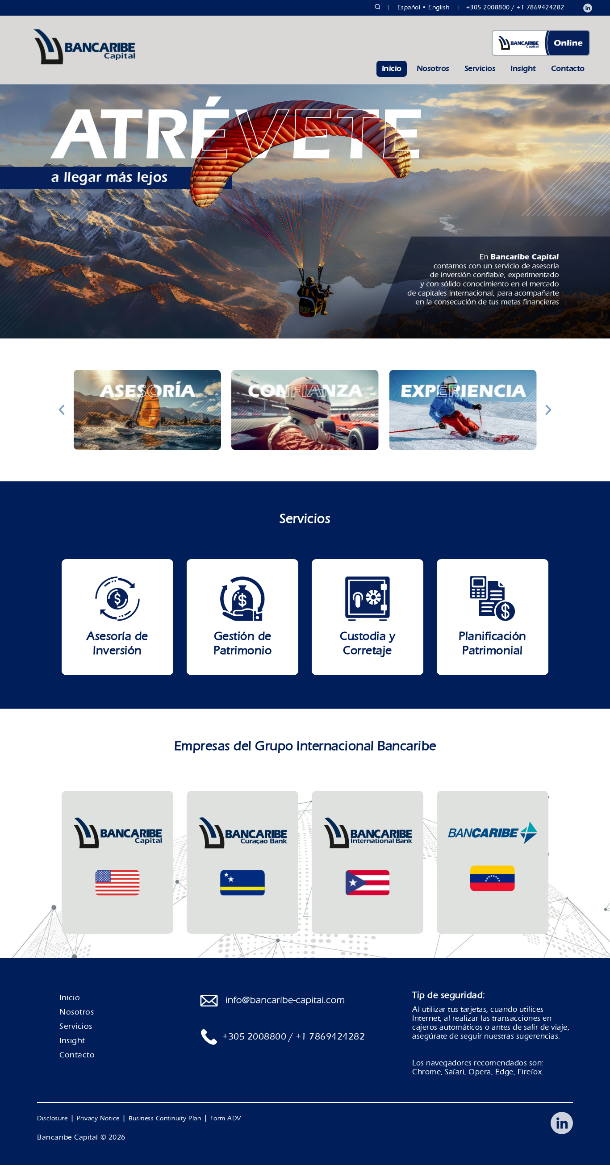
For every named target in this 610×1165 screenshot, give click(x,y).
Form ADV (225, 1118)
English (439, 7)
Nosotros (433, 68)
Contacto (568, 68)
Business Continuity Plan (165, 1118)
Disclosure (52, 1118)
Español (409, 7)
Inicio (391, 68)
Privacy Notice (98, 1118)
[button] (62, 410)
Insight (523, 68)
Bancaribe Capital (67, 1137)
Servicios (480, 68)
